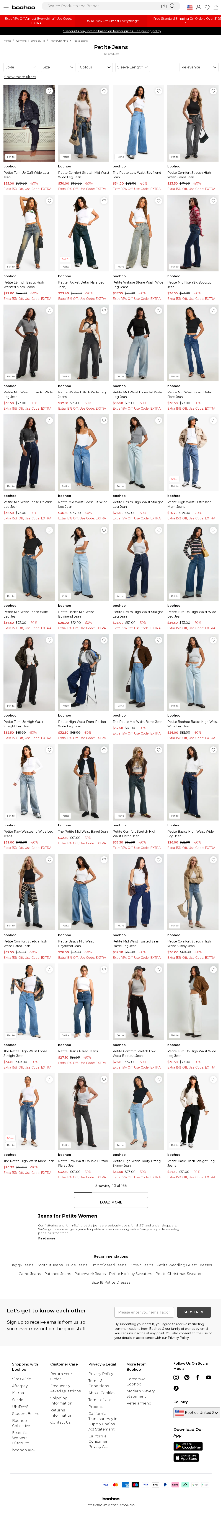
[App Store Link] (188, 1452)
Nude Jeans (76, 1265)
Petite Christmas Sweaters (179, 1274)
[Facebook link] (197, 1377)
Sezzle (17, 1400)
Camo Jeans (30, 1274)
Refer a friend (139, 1403)
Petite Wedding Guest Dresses (184, 1265)
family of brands (183, 1329)
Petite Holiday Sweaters (130, 1274)
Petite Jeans (80, 40)
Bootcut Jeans (50, 1265)
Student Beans (25, 1414)
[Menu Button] (6, 7)
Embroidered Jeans (108, 1265)
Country (180, 1402)
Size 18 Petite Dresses (111, 1282)
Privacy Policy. (178, 1338)
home (7, 40)
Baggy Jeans (21, 1265)
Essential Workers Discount (20, 1438)
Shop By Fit (38, 40)
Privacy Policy (100, 1374)
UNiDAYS (20, 1407)
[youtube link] (208, 1377)
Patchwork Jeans (90, 1274)
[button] (190, 7)
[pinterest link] (186, 1377)
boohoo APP (23, 1450)
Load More (111, 1202)
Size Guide (21, 1379)
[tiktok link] (176, 1388)
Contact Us (60, 1422)
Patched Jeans (57, 1274)
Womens (20, 40)
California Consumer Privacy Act (98, 1441)
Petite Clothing (58, 40)
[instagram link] (176, 1377)
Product (95, 1407)
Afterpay (20, 1386)
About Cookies (101, 1393)
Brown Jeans (141, 1265)
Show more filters (20, 77)
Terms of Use (99, 1400)
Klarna (18, 1393)
